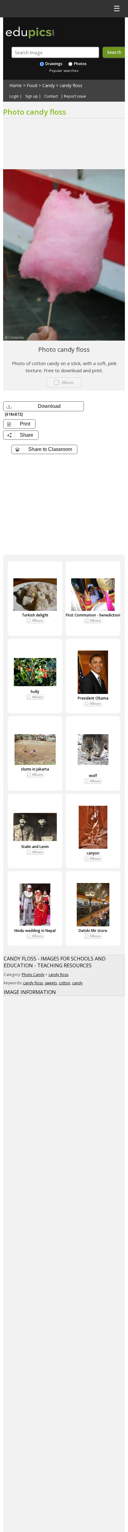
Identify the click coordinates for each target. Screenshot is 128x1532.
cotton (64, 983)
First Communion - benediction (93, 615)
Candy (48, 85)
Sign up (31, 96)
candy (77, 983)
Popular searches (63, 70)
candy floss (71, 85)
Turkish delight (35, 615)
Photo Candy (33, 974)
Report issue (75, 96)
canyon (93, 853)
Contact (51, 96)
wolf (93, 775)
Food (32, 85)
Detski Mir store (93, 930)
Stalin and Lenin (35, 846)
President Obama (93, 698)
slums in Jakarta (35, 769)
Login (14, 96)
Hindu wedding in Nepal (35, 930)
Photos (80, 63)
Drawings (53, 63)
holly (35, 691)
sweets (51, 983)
